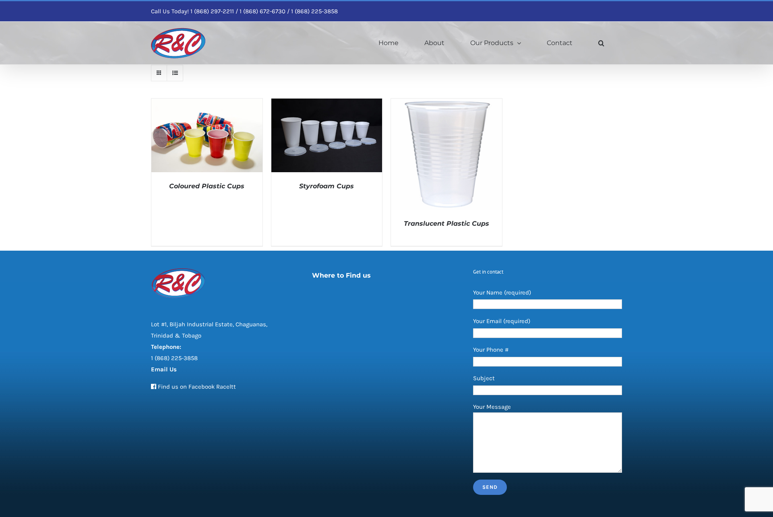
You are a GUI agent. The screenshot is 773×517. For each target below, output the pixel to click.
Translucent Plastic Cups (446, 223)
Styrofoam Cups (326, 186)
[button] (601, 43)
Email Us (164, 369)
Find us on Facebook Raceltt (197, 386)
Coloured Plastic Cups (206, 186)
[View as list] (175, 73)
